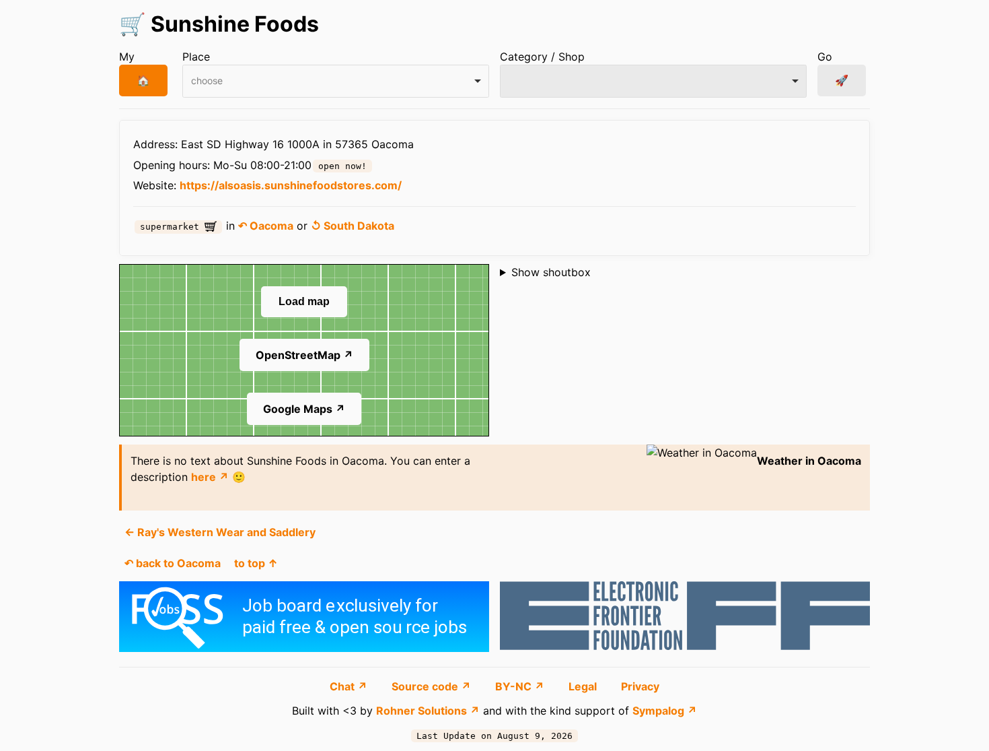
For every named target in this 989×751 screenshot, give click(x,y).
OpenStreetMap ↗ (304, 355)
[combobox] (335, 81)
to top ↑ (256, 563)
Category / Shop (542, 56)
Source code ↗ (433, 686)
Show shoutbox (551, 272)
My (127, 56)
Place (196, 56)
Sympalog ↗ (664, 710)
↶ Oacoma (265, 225)
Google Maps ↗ (304, 409)
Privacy (640, 686)
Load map (304, 301)
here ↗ (210, 477)
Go (824, 56)
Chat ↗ (350, 686)
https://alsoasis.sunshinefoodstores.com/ (291, 185)
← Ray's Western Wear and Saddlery (220, 532)
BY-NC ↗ (521, 686)
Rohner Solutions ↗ (428, 710)
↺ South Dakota (352, 225)
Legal (584, 686)
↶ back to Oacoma (172, 563)
